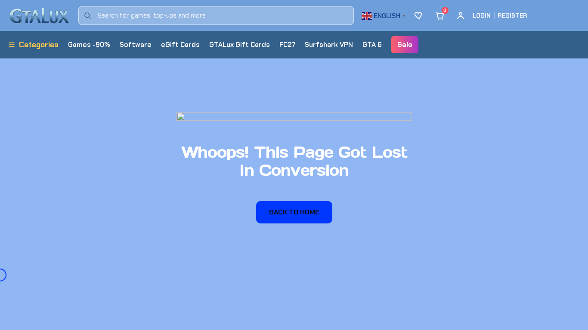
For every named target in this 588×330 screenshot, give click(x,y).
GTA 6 (372, 44)
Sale (404, 44)
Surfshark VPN (329, 44)
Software (136, 44)
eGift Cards (180, 44)
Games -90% (89, 44)
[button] (385, 14)
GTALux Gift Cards (239, 44)
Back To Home (294, 212)
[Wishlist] (419, 15)
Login (482, 15)
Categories (39, 44)
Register (512, 15)
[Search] (87, 15)
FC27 (287, 44)
